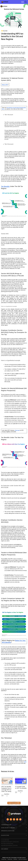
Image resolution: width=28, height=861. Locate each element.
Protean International (7, 843)
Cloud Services (5, 840)
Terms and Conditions (22, 859)
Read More (6, 794)
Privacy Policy (3, 859)
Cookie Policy (9, 859)
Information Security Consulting (10, 841)
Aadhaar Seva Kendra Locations (9, 845)
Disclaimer (15, 859)
